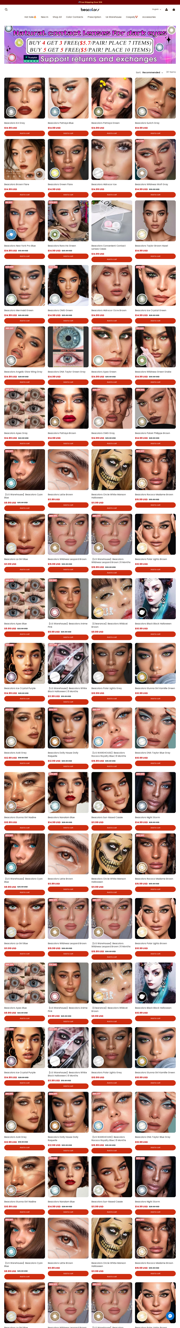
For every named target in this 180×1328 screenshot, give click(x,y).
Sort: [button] (148, 72)
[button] (6, 9)
